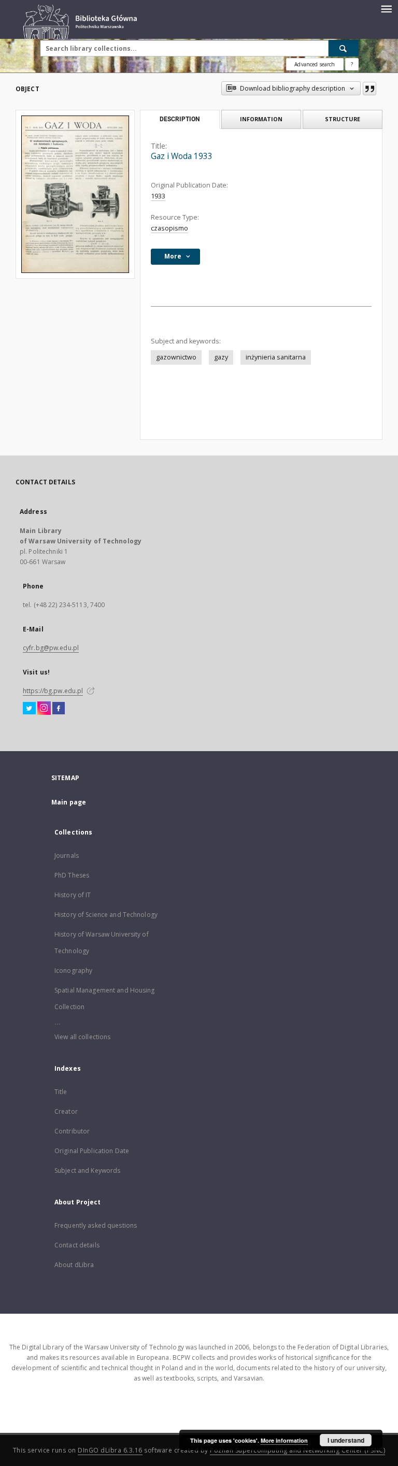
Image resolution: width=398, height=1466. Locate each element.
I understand (346, 1440)
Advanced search (314, 64)
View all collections (82, 1036)
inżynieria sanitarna (276, 357)
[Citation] (369, 88)
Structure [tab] (342, 119)
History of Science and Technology (106, 914)
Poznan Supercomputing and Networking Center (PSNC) (297, 1450)
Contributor (72, 1131)
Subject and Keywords (87, 1170)
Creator (66, 1111)
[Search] (344, 48)
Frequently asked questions (95, 1225)
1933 (158, 196)
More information (284, 1440)
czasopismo (169, 228)
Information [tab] (261, 119)
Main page (68, 802)
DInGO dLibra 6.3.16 (110, 1450)
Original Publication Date (91, 1150)
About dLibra (74, 1264)
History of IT (72, 894)
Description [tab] (180, 119)
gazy (221, 357)
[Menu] (386, 8)
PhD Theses (71, 875)
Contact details (77, 1245)
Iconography (73, 970)
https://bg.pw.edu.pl (53, 690)
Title (60, 1091)
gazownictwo (176, 357)
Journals (66, 855)
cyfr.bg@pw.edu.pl (51, 647)
